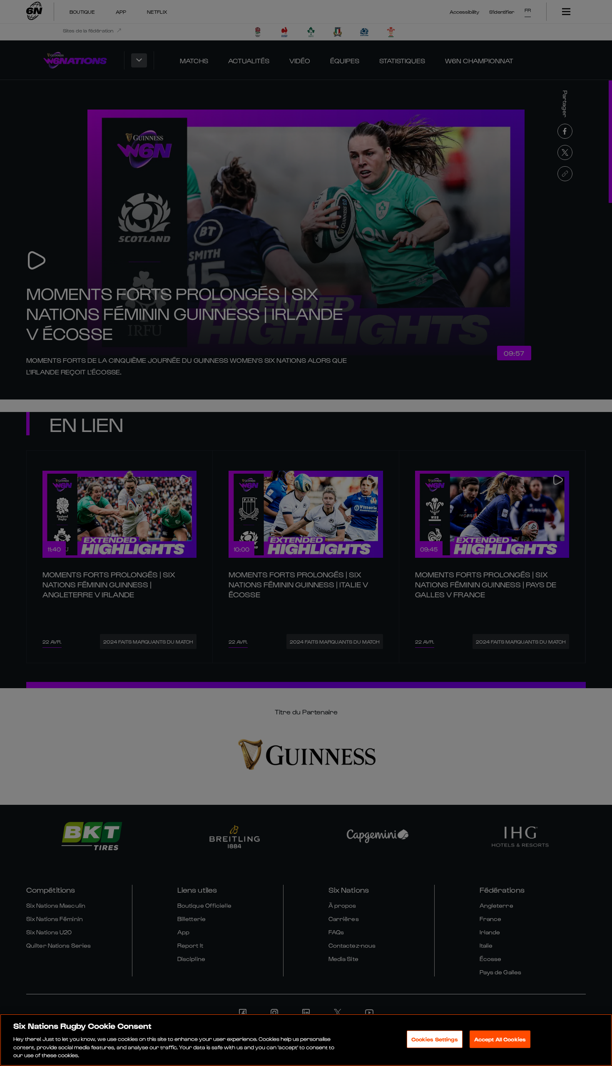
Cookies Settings (434, 1039)
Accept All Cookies (500, 1039)
